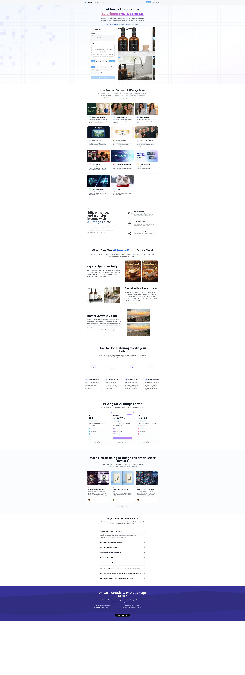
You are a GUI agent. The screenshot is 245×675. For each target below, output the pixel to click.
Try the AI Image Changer (131, 303)
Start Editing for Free (122, 615)
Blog (103, 2)
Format (104, 58)
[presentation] (103, 51)
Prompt (93, 33)
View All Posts (122, 506)
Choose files (103, 51)
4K (100, 61)
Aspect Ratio (94, 64)
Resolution (93, 58)
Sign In (148, 2)
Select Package (98, 438)
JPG (106, 61)
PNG (112, 61)
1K (93, 61)
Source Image (94, 43)
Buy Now (122, 438)
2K (96, 61)
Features (97, 2)
